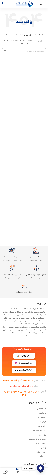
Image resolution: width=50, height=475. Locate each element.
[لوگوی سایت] (24, 4)
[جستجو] (5, 51)
